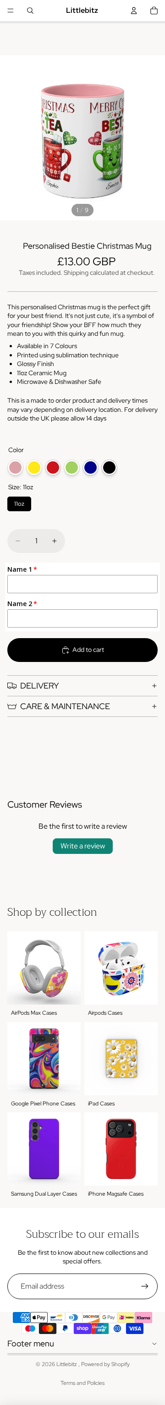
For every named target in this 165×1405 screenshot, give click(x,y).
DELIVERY (39, 685)
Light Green (72, 467)
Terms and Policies (82, 1383)
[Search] (30, 10)
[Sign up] (145, 1286)
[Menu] (10, 10)
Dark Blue (90, 467)
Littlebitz (67, 1364)
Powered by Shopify (105, 1364)
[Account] (134, 10)
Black (109, 467)
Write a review (82, 846)
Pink (15, 467)
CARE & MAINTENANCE (65, 706)
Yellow (34, 467)
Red (53, 467)
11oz (19, 502)
